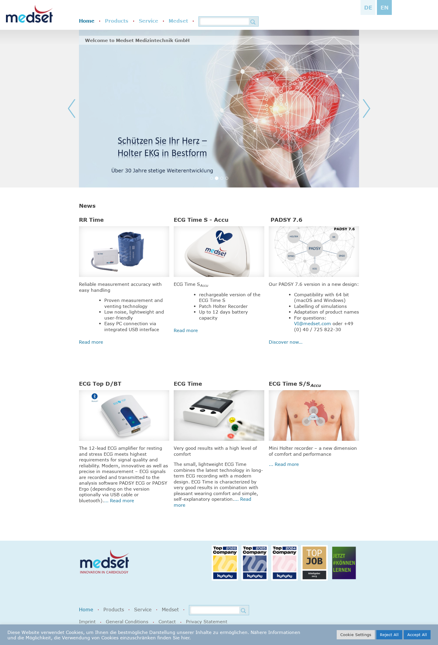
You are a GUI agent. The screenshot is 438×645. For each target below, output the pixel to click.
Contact (167, 621)
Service (148, 21)
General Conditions (127, 621)
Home (86, 21)
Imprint (87, 621)
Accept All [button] (417, 634)
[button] (86, 108)
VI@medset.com (312, 323)
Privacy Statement (206, 621)
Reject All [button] (389, 634)
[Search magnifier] (253, 22)
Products (116, 21)
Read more (91, 342)
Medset (178, 21)
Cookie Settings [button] (355, 634)
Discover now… (285, 342)
